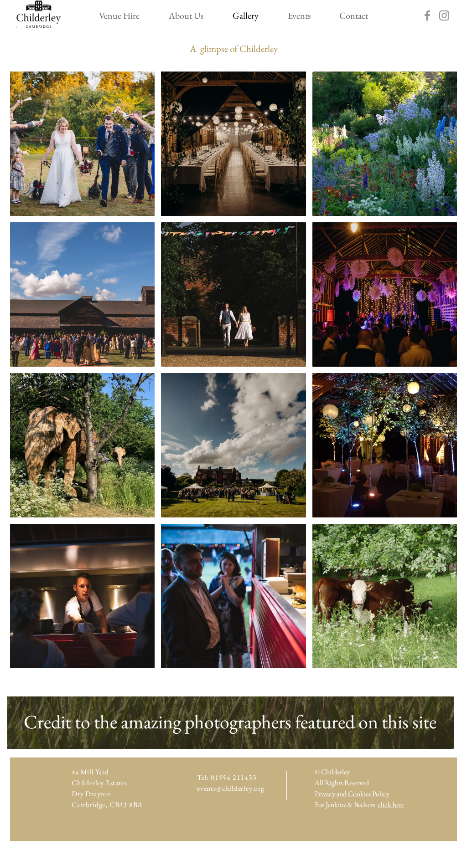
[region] (230, 722)
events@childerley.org (231, 788)
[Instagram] (444, 15)
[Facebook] (427, 15)
